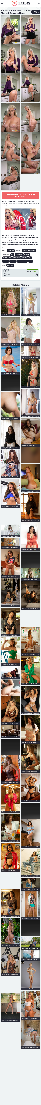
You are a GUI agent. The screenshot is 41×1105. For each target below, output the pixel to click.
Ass (12, 254)
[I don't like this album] (7, 270)
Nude (30, 261)
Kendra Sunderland (29, 250)
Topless (13, 261)
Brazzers (11, 250)
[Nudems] (21, 3)
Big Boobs (19, 254)
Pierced (24, 257)
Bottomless (7, 257)
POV (30, 257)
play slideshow (35, 12)
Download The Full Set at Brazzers (20, 195)
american (10, 265)
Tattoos (5, 261)
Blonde (26, 254)
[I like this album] (4, 270)
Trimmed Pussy (22, 261)
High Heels (16, 257)
